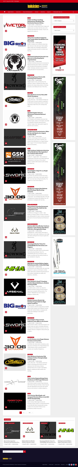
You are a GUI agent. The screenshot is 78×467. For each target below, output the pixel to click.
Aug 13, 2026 (31, 61)
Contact (36, 11)
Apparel (49, 11)
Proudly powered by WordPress (8, 464)
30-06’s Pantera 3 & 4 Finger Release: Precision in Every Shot (38, 340)
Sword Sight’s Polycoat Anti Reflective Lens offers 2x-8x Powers (37, 320)
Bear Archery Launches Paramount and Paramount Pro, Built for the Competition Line (37, 208)
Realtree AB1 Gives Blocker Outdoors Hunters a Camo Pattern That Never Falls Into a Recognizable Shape (38, 227)
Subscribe (18, 11)
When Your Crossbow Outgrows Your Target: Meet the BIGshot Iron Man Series (37, 39)
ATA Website (68, 464)
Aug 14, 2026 (31, 24)
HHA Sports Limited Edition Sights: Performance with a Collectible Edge (38, 264)
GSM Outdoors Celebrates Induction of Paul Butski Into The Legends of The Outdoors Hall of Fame (38, 152)
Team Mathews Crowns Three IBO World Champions (37, 95)
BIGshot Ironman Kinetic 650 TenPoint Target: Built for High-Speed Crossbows (36, 301)
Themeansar (24, 464)
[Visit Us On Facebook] (69, 464)
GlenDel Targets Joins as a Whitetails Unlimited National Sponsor (36, 114)
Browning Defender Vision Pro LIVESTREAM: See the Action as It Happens (37, 245)
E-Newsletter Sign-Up (57, 11)
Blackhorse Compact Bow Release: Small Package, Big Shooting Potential (37, 190)
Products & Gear (31, 186)
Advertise (43, 11)
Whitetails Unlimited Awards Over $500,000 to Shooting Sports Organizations (37, 58)
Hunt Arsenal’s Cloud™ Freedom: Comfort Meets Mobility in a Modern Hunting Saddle (38, 283)
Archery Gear (51, 464)
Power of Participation (27, 11)
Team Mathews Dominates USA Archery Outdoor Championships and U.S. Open (37, 358)
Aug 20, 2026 (31, 230)
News (29, 54)
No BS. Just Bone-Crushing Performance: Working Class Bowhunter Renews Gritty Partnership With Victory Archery (37, 22)
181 (29, 412)
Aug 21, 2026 (31, 211)
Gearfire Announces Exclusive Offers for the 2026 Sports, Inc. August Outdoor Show (38, 133)
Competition (30, 354)
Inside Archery (39, 24)
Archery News (57, 464)
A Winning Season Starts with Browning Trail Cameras (36, 77)
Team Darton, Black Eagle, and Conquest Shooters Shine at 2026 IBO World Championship (38, 397)
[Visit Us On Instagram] (71, 464)
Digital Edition (11, 11)
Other (35, 129)
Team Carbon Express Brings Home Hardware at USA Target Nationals (37, 379)
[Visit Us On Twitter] (74, 464)
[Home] (5, 12)
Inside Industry (30, 129)
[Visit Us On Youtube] (76, 464)
